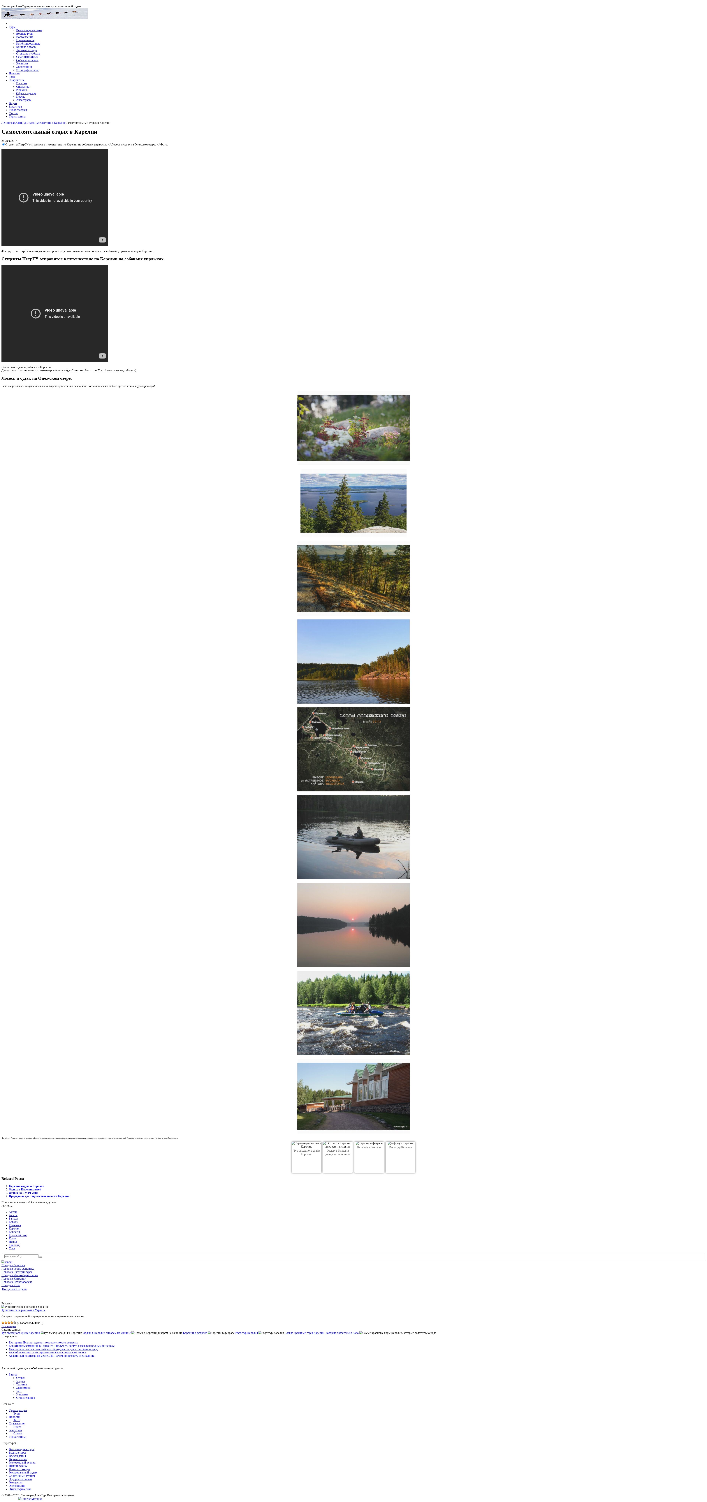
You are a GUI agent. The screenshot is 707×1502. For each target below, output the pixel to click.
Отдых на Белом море (23, 1192)
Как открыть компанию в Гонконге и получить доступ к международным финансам (62, 1345)
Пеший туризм (18, 1465)
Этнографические (27, 70)
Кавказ (13, 1221)
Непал (13, 1241)
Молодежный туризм (22, 1462)
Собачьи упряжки (27, 60)
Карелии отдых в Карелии (26, 1186)
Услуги (20, 1381)
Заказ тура (15, 106)
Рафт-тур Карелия (400, 1147)
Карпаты (14, 1231)
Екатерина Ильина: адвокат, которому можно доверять (43, 1342)
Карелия (14, 1228)
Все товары (8, 1326)
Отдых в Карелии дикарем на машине (107, 1332)
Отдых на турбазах (28, 53)
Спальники (23, 86)
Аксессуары (23, 99)
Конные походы (26, 46)
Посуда (20, 96)
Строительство (25, 1397)
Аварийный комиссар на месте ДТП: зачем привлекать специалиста (51, 1355)
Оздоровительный (20, 1479)
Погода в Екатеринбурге (16, 1271)
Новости (14, 73)
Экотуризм (15, 1482)
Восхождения (24, 36)
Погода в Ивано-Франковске (19, 1275)
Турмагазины (17, 116)
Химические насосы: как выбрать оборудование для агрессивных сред (53, 1349)
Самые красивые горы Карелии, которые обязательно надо (322, 1332)
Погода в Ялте (10, 1285)
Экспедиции (24, 66)
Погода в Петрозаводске (16, 1281)
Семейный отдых (27, 56)
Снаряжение (16, 80)
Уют (19, 1391)
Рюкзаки (21, 90)
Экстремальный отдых (23, 1472)
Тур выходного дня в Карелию (20, 1332)
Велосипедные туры (29, 30)
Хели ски (22, 63)
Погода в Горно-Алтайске (17, 1268)
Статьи (13, 113)
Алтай (13, 1211)
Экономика (23, 1387)
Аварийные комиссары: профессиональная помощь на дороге (47, 1352)
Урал (12, 1248)
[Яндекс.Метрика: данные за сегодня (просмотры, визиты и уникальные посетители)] (30, 1499)
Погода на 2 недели (14, 1289)
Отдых (20, 1377)
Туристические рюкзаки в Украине (23, 1310)
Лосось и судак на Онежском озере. (133, 144)
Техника (21, 1384)
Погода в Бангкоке (13, 1265)
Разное (13, 1374)
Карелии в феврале (369, 1147)
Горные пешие (25, 40)
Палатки (21, 83)
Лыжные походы (26, 50)
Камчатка (15, 1225)
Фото (12, 76)
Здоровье (22, 1394)
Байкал (13, 1218)
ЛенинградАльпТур (14, 122)
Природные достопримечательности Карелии (39, 1196)
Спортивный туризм (22, 1475)
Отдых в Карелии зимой (25, 1189)
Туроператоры (18, 109)
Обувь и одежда (26, 93)
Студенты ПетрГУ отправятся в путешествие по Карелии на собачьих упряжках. (56, 144)
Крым (12, 1238)
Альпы (13, 1215)
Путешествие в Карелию (50, 122)
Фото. (164, 144)
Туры (12, 27)
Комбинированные (28, 43)
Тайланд (14, 1245)
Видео (13, 103)
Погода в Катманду (13, 1278)
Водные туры (24, 33)
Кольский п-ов (18, 1235)
